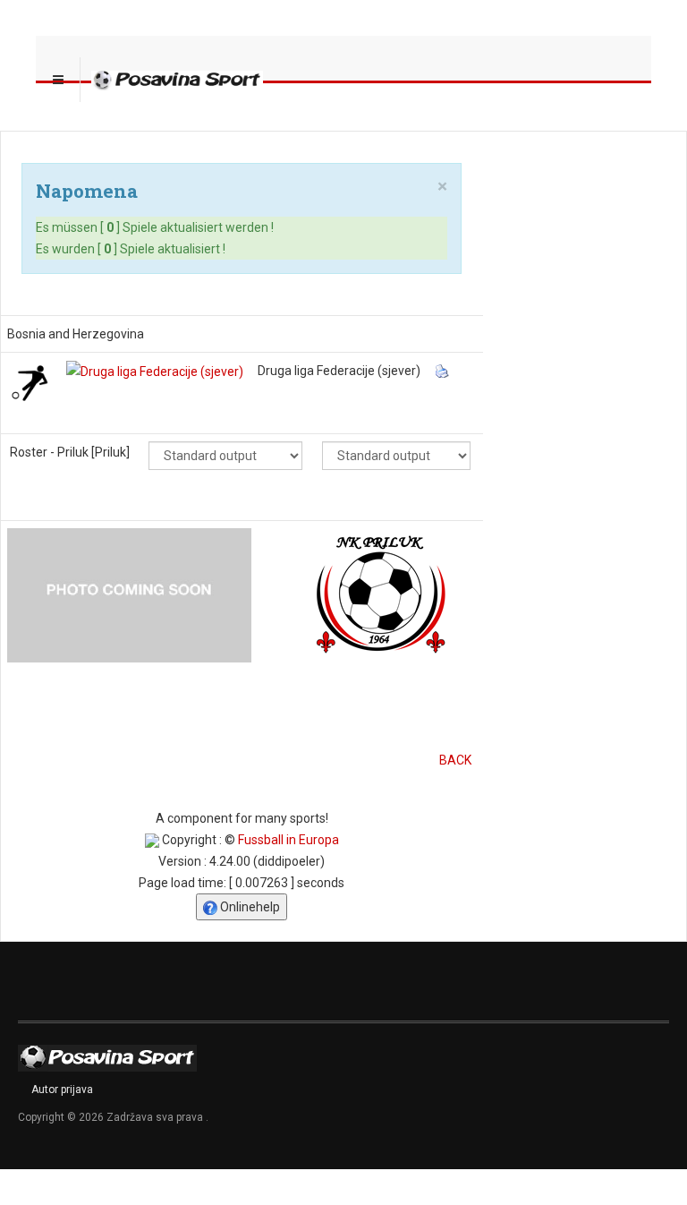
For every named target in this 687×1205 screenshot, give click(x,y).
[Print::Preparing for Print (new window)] (444, 370)
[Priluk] (129, 593)
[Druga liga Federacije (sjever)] (154, 370)
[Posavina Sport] (177, 79)
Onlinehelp (248, 907)
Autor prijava (62, 1089)
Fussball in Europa (288, 840)
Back (455, 760)
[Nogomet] (29, 380)
